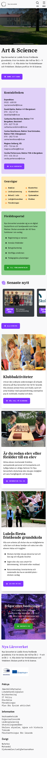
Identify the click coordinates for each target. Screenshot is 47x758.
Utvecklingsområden (12, 725)
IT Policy (7, 697)
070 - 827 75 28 (11, 124)
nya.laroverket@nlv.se (13, 105)
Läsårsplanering (10, 722)
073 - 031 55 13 (11, 156)
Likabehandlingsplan (13, 692)
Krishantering (9, 694)
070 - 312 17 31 (11, 112)
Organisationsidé (11, 719)
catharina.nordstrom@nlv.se (15, 127)
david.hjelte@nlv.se (12, 115)
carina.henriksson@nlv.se (14, 139)
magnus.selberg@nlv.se (14, 149)
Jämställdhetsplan (11, 689)
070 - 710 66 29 (11, 146)
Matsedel (6, 746)
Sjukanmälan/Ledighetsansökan (18, 749)
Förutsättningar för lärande (17, 733)
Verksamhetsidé (10, 716)
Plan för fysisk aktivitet (16, 705)
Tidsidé (6, 730)
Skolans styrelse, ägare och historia (22, 727)
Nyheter (6, 744)
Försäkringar (9, 703)
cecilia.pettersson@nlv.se (14, 158)
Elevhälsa (7, 700)
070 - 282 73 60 (11, 136)
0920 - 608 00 (10, 102)
